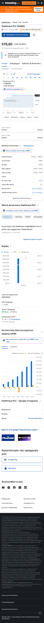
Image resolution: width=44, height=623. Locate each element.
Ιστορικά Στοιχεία (16, 69)
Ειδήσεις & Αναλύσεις (31, 63)
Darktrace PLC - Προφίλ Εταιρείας (20, 401)
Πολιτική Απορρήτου (8, 602)
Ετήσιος (5, 346)
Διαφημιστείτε (29, 503)
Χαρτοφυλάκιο (7, 503)
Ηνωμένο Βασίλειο (35, 418)
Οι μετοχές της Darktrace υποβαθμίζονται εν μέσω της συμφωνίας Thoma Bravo (21, 227)
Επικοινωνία (28, 507)
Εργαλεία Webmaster (9, 507)
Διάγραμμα (15, 63)
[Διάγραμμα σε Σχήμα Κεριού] (4, 74)
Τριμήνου (13, 346)
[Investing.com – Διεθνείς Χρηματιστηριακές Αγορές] (12, 3)
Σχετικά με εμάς (30, 499)
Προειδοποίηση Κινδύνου (10, 609)
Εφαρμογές (6, 499)
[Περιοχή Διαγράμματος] (7, 74)
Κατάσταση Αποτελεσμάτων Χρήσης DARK (17, 332)
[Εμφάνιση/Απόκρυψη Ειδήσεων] (14, 74)
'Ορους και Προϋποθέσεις (10, 595)
